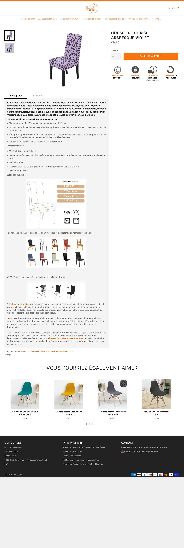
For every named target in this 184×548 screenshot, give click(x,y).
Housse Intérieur (52, 351)
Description (15, 95)
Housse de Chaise (38, 351)
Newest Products (65, 351)
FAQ (6, 464)
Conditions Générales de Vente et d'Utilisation (83, 464)
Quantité (114, 51)
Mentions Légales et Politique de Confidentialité (84, 447)
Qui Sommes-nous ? (13, 447)
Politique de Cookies (72, 456)
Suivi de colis (10, 456)
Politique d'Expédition (72, 451)
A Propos (37, 95)
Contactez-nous (11, 451)
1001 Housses (16, 475)
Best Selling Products (22, 351)
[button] (86, 424)
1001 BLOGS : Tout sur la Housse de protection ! (25, 460)
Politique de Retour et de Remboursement (81, 460)
